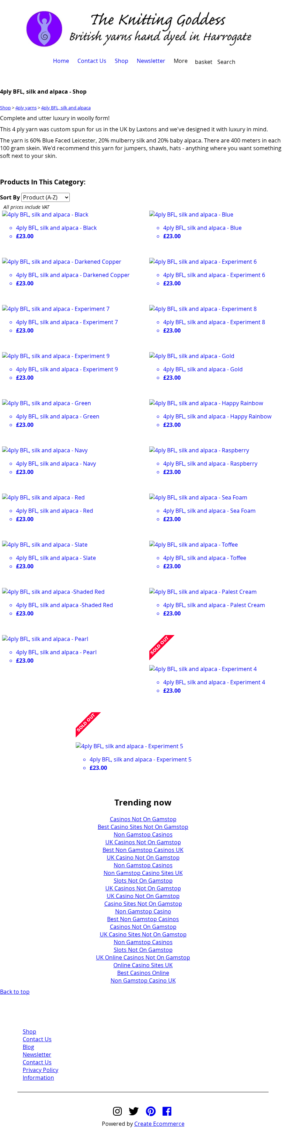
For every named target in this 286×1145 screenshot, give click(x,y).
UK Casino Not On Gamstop (143, 857)
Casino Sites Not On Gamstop (143, 903)
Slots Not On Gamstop (143, 880)
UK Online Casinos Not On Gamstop (143, 957)
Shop (121, 61)
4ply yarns (26, 107)
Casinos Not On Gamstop (143, 819)
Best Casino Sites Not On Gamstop (143, 827)
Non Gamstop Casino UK (143, 980)
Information (38, 1077)
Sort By (10, 197)
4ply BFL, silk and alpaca (66, 107)
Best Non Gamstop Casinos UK (143, 850)
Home (61, 61)
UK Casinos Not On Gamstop (143, 842)
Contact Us (91, 61)
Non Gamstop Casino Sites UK (143, 873)
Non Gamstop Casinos (143, 834)
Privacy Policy (40, 1070)
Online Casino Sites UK (143, 965)
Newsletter (151, 61)
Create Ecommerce (159, 1124)
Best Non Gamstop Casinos (143, 919)
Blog (28, 1047)
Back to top (15, 992)
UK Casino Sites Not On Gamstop (143, 934)
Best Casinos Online (143, 973)
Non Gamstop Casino (143, 911)
